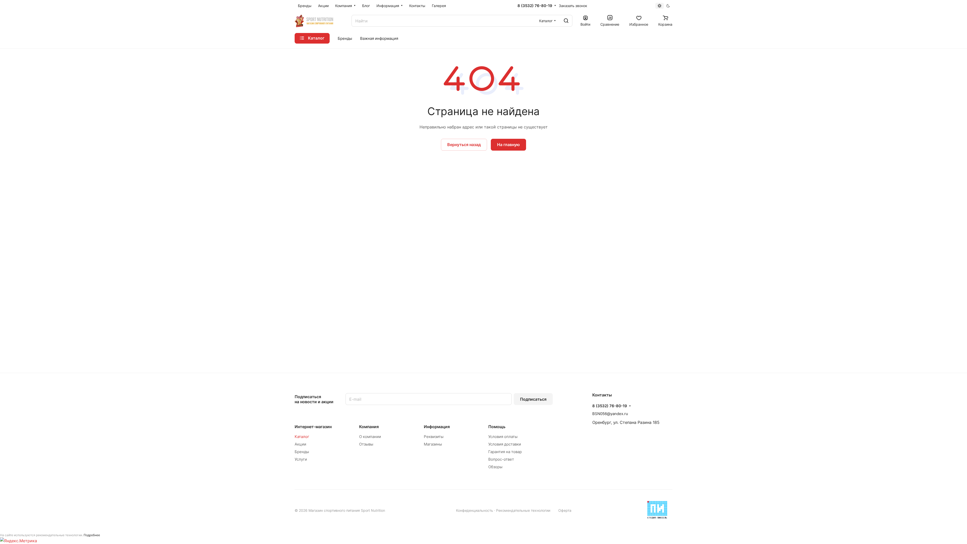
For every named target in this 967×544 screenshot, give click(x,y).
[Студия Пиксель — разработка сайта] (657, 510)
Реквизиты (433, 436)
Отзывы (366, 444)
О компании (370, 436)
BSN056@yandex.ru (610, 413)
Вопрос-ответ (501, 459)
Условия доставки (504, 444)
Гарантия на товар (505, 451)
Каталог (302, 436)
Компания (369, 426)
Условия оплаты (502, 436)
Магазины (433, 444)
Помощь (496, 426)
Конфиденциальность (474, 510)
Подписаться (533, 399)
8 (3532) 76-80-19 (534, 6)
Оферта (564, 510)
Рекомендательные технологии (523, 510)
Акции (300, 444)
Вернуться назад (464, 144)
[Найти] (566, 21)
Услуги (301, 459)
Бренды (302, 451)
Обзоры (495, 466)
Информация (437, 426)
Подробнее (92, 535)
